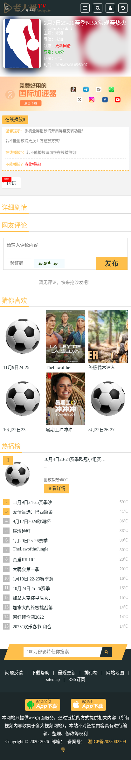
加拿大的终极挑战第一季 (33, 607)
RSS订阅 (76, 679)
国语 (11, 183)
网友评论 (14, 225)
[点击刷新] (49, 263)
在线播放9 (15, 119)
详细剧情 (14, 207)
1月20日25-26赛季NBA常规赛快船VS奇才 (31, 540)
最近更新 (67, 672)
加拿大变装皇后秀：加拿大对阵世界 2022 (33, 598)
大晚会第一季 (26, 569)
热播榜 (11, 446)
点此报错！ (34, 164)
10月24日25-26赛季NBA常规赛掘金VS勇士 (31, 588)
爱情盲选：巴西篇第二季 (33, 512)
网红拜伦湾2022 (28, 617)
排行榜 (91, 672)
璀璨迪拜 (22, 531)
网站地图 (115, 672)
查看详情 (57, 488)
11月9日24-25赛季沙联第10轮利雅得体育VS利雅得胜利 (33, 502)
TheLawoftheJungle (30, 549)
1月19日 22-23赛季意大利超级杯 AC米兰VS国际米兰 (33, 579)
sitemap (53, 679)
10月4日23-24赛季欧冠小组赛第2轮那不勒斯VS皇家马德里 (75, 459)
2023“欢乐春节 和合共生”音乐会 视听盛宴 (32, 627)
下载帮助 (40, 672)
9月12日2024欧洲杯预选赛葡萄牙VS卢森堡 (33, 521)
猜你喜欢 (14, 300)
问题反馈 (14, 672)
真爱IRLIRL (24, 559)
